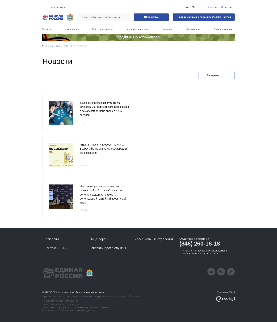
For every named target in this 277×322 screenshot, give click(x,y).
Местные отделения (137, 29)
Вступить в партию (223, 29)
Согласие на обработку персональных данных (69, 310)
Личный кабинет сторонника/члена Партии (203, 17)
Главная (46, 46)
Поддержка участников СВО (138, 37)
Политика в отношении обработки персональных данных (75, 307)
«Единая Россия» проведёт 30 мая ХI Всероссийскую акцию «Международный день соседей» (104, 148)
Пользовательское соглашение (60, 301)
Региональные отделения (154, 239)
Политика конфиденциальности (60, 304)
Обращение (151, 17)
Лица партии (72, 29)
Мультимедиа (193, 29)
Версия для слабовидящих (219, 7)
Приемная (166, 29)
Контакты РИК (55, 248)
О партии (47, 29)
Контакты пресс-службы (108, 248)
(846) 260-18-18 (199, 243)
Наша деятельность (102, 29)
